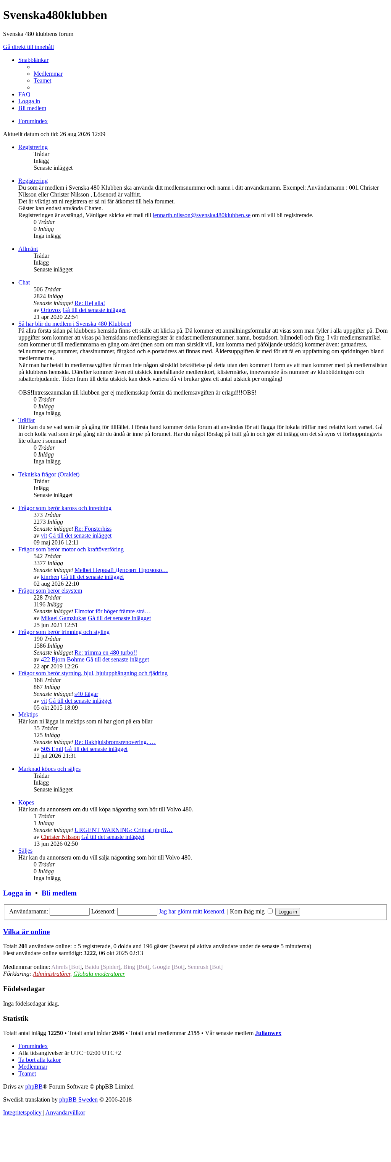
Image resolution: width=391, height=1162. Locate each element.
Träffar (26, 420)
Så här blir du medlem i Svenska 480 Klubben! (74, 323)
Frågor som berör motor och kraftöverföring (71, 549)
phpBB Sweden (78, 1099)
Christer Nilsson (60, 837)
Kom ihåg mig (248, 911)
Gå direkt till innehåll (28, 47)
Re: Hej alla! (89, 303)
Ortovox (51, 310)
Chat (24, 282)
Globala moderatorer (99, 973)
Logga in (17, 893)
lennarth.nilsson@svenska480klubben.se (201, 215)
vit (44, 535)
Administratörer (51, 973)
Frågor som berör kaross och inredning (64, 508)
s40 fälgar (86, 694)
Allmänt (28, 248)
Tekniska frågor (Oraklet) (48, 474)
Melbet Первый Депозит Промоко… (121, 570)
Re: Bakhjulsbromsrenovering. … (115, 742)
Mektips (28, 714)
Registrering (33, 147)
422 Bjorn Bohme (62, 659)
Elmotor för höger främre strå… (112, 611)
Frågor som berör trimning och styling (64, 632)
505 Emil (52, 749)
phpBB (34, 1086)
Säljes (25, 850)
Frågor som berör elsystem (50, 590)
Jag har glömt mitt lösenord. (192, 911)
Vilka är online (26, 932)
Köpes (26, 802)
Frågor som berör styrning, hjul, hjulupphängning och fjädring (93, 673)
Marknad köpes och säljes (49, 768)
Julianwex (268, 1033)
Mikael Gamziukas (63, 618)
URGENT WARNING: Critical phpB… (123, 830)
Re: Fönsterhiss (92, 528)
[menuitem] (48, 73)
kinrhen (50, 577)
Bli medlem (59, 893)
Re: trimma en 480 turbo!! (105, 652)
